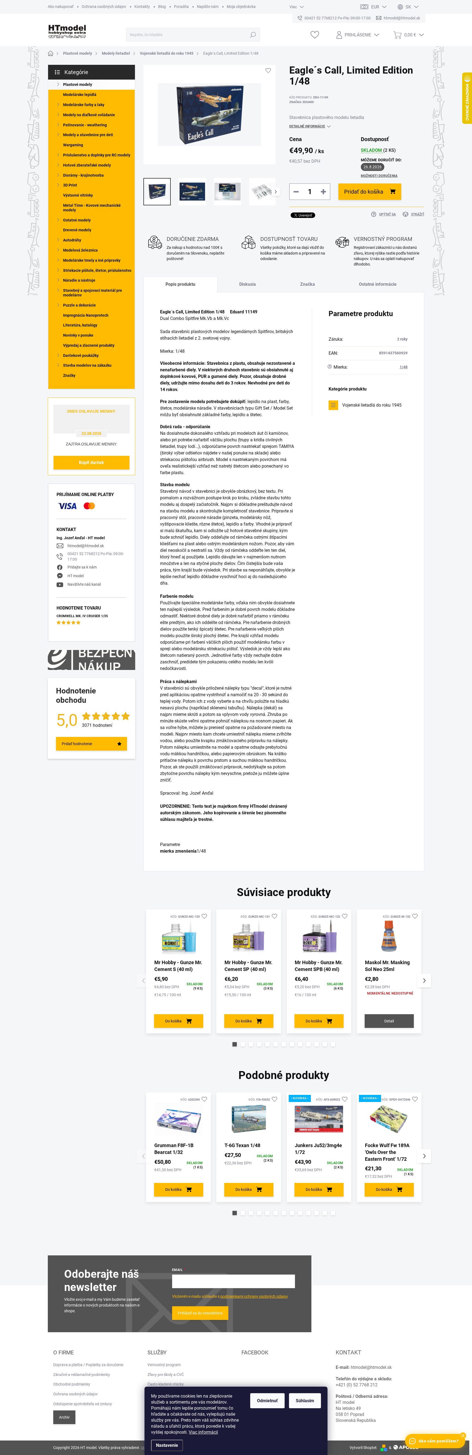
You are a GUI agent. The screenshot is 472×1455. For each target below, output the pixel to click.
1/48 (404, 367)
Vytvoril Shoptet (363, 1447)
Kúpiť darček (91, 462)
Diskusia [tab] (247, 284)
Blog (162, 6)
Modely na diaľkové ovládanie (89, 115)
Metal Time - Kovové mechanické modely (92, 207)
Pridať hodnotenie (77, 744)
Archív (64, 1417)
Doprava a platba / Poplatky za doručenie (88, 1365)
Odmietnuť (267, 1400)
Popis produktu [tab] (180, 284)
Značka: (301, 102)
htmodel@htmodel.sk (85, 546)
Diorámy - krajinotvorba (83, 175)
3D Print (70, 185)
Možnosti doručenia (379, 176)
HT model (75, 576)
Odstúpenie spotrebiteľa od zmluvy (82, 1404)
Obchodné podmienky (71, 1384)
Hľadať (253, 35)
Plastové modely (77, 84)
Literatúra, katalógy (80, 325)
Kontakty (142, 6)
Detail (389, 1021)
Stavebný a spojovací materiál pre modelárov (92, 292)
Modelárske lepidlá (79, 94)
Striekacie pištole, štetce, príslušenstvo (97, 270)
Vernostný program (164, 1365)
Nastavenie (167, 1445)
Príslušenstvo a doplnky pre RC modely (96, 155)
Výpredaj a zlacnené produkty (88, 345)
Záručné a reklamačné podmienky (81, 1374)
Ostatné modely (77, 220)
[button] (235, 1044)
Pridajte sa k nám (82, 567)
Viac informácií (203, 1432)
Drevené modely (77, 230)
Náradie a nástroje (79, 280)
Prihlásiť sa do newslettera (200, 1313)
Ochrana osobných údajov (104, 6)
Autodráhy (72, 240)
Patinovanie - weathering (85, 125)
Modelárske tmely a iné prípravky (91, 260)
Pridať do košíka (363, 191)
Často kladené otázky (166, 1384)
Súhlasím (305, 1400)
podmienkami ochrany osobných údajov (254, 1296)
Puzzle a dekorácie (79, 305)
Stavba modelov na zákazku (87, 365)
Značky (69, 375)
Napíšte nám (208, 6)
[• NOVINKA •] (319, 1119)
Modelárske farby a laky (83, 105)
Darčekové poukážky (81, 355)
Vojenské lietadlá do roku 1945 (372, 405)
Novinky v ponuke (78, 335)
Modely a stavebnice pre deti (88, 135)
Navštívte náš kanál (84, 584)
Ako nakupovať (60, 6)
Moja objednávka (241, 6)
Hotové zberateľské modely (87, 165)
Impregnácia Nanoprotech (85, 315)
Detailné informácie (307, 126)
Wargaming (73, 145)
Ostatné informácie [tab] (378, 284)
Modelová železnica (80, 250)
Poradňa (181, 6)
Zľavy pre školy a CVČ (166, 1374)
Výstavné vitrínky (78, 195)
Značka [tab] (307, 284)
